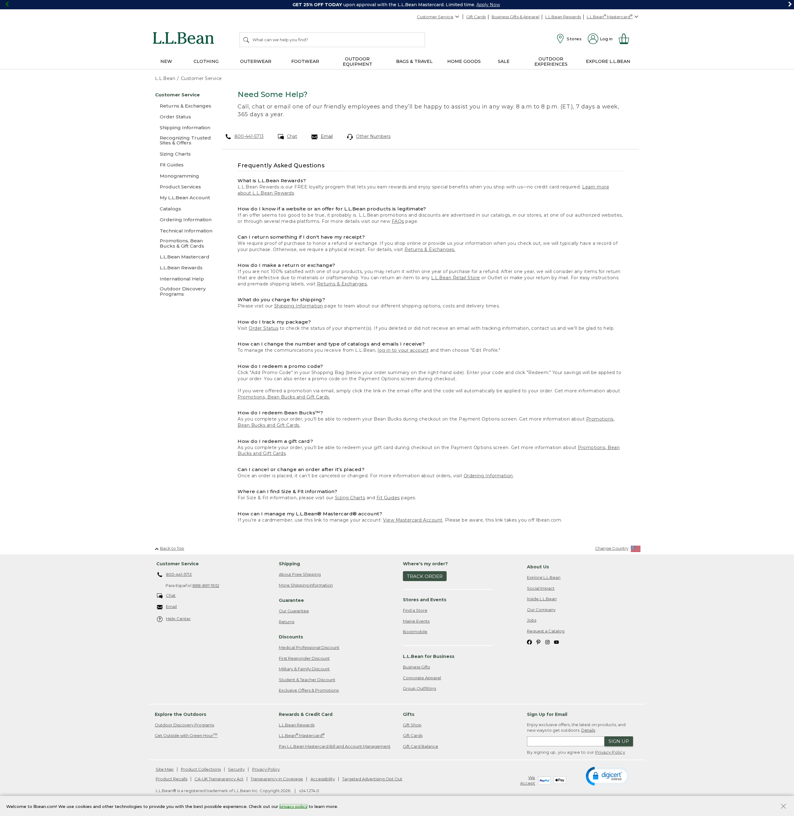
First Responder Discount (304, 658)
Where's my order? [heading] (425, 564)
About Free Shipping (300, 574)
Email (327, 136)
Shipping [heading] (289, 564)
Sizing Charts (350, 498)
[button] (607, 775)
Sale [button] (504, 61)
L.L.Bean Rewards (563, 16)
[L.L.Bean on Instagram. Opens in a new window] (547, 641)
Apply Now (488, 4)
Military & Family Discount (304, 668)
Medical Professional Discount (309, 647)
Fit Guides (388, 498)
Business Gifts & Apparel (515, 16)
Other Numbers (373, 136)
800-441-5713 (249, 136)
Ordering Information (488, 476)
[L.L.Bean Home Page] (185, 39)
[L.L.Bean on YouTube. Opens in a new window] (556, 641)
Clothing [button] (206, 61)
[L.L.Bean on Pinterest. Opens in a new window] (538, 641)
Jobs (531, 620)
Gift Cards (476, 16)
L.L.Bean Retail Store (455, 277)
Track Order (425, 576)
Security (236, 769)
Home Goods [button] (464, 61)
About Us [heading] (538, 567)
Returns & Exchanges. (429, 249)
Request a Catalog (545, 631)
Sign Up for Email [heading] (547, 714)
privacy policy (293, 806)
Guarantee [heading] (291, 600)
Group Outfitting (419, 688)
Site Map (165, 769)
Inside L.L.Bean (542, 598)
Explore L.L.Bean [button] (608, 61)
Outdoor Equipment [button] (357, 61)
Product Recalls (171, 778)
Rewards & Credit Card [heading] (305, 714)
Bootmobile (415, 631)
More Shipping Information (306, 585)
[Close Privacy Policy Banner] (783, 806)
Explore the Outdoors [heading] (180, 714)
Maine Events (416, 621)
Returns (286, 621)
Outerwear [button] (255, 61)
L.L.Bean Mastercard (301, 735)
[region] (397, 4)
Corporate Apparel (422, 677)
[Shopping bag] (626, 39)
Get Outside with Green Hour (186, 735)
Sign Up (619, 741)
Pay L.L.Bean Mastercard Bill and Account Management (334, 746)
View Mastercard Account (413, 520)
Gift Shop (412, 724)
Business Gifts (416, 666)
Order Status (263, 328)
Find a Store (415, 610)
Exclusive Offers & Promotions (309, 690)
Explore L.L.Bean (543, 577)
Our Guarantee (294, 610)
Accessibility (322, 778)
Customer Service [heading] (177, 564)
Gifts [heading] (408, 714)
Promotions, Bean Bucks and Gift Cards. (284, 397)
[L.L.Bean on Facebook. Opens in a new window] (529, 641)
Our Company (541, 609)
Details (588, 730)
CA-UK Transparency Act (218, 778)
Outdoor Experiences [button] (551, 61)
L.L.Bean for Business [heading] (428, 656)
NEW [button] (166, 61)
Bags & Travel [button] (414, 61)
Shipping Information (298, 306)
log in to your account (403, 350)
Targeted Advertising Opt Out (372, 778)
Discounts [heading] (291, 637)
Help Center (178, 618)
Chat (292, 136)
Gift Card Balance (420, 746)
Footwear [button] (305, 61)
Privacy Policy (610, 752)
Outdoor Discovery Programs (184, 724)
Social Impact (541, 588)
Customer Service (435, 16)
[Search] (246, 39)
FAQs (398, 221)
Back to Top (172, 548)
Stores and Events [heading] (424, 599)
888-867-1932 (205, 585)
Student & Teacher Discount (307, 679)
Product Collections (201, 769)
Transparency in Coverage (277, 778)
